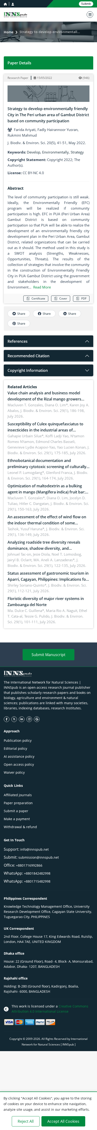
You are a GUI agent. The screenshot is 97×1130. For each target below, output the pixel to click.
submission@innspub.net (38, 857)
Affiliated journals (18, 795)
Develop (33, 152)
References (18, 341)
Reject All (26, 1121)
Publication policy (18, 740)
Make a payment (17, 819)
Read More (42, 287)
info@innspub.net (34, 849)
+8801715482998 (37, 881)
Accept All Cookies (63, 1121)
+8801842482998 (37, 873)
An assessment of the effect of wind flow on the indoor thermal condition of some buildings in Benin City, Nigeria (47, 523)
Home (8, 32)
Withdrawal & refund (20, 827)
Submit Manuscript (48, 654)
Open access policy (19, 764)
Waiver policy (14, 772)
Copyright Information (28, 370)
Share (21, 313)
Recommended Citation (28, 355)
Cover (63, 298)
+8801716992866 (29, 865)
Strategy (77, 152)
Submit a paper (16, 811)
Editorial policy (15, 748)
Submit (86, 4)
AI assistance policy (19, 756)
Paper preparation (18, 803)
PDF (83, 298)
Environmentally (55, 152)
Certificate (38, 298)
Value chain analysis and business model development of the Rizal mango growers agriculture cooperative (44, 399)
